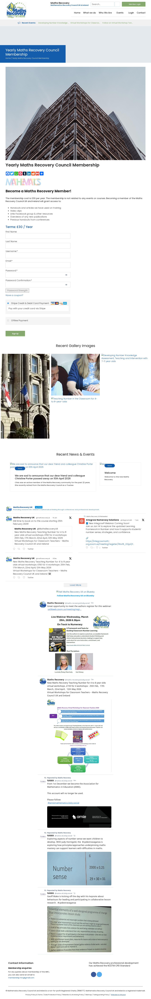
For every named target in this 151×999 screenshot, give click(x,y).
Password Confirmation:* (19, 280)
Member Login (135, 4)
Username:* (12, 251)
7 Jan (136, 520)
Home (77, 12)
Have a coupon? (14, 295)
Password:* (11, 270)
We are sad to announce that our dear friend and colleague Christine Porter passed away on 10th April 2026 (50, 477)
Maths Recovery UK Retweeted (96, 516)
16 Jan (55, 518)
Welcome (110, 472)
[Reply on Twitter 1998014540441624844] (14, 577)
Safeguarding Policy (101, 995)
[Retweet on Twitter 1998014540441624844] (19, 577)
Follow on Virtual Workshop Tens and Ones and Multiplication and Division (117, 23)
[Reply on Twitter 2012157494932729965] (14, 549)
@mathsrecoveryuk (43, 518)
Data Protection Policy (52, 995)
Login (131, 12)
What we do (89, 12)
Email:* (9, 260)
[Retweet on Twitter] (85, 516)
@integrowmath (126, 520)
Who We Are (105, 12)
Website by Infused (118, 995)
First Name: (11, 231)
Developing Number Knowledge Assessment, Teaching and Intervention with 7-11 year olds (53, 23)
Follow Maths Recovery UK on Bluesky (75, 595)
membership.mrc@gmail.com (21, 977)
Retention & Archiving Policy (73, 995)
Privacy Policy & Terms (34, 995)
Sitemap (88, 995)
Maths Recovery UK (24, 517)
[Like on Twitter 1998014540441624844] (24, 577)
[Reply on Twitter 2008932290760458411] (87, 547)
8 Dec (55, 558)
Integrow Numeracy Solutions (102, 519)
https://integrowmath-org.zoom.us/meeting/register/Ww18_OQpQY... (110, 543)
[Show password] (66, 275)
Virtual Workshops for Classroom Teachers (85, 23)
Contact (141, 12)
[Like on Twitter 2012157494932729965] (24, 549)
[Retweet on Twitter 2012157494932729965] (19, 549)
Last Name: (11, 241)
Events (120, 12)
